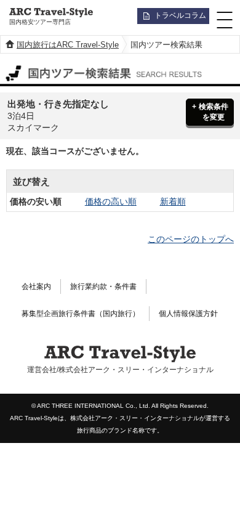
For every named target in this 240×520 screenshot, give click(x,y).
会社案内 (36, 286)
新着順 (173, 201)
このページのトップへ (191, 239)
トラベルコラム (180, 15)
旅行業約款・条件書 (103, 286)
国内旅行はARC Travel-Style (68, 44)
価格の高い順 (111, 201)
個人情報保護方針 (188, 313)
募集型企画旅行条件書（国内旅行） (81, 313)
